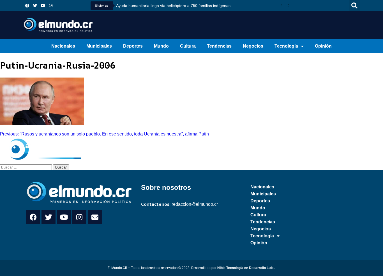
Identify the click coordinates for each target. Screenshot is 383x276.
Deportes (133, 46)
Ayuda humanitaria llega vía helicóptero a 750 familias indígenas (173, 5)
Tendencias (219, 46)
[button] (354, 5)
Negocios (253, 46)
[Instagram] (51, 6)
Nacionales (63, 46)
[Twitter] (35, 6)
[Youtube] (43, 6)
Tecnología (286, 46)
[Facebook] (27, 6)
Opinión (323, 46)
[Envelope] (95, 217)
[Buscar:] (26, 167)
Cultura (188, 46)
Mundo (161, 46)
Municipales (99, 46)
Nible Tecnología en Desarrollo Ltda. (245, 268)
